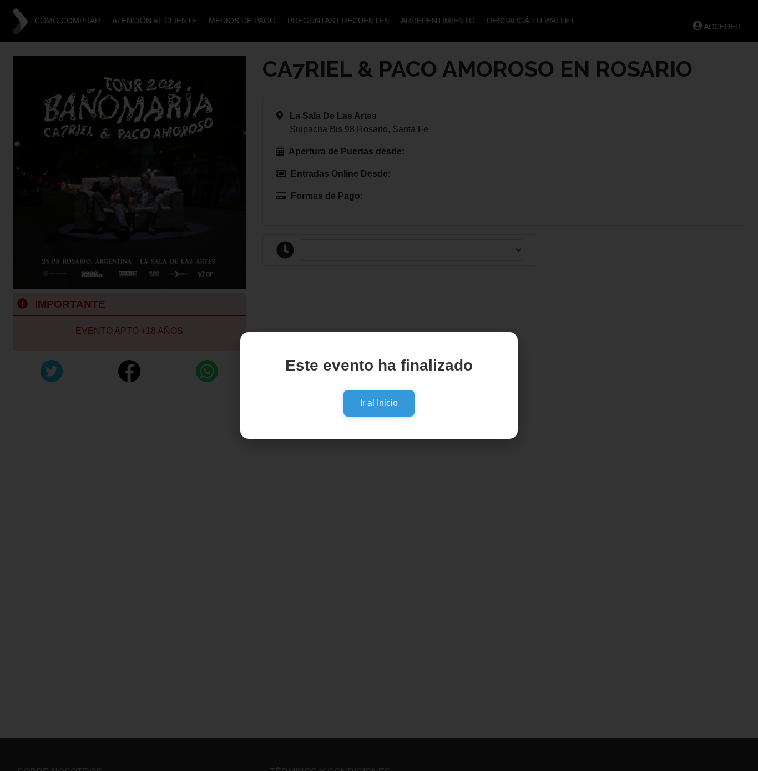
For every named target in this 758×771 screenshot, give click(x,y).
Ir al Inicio (379, 403)
